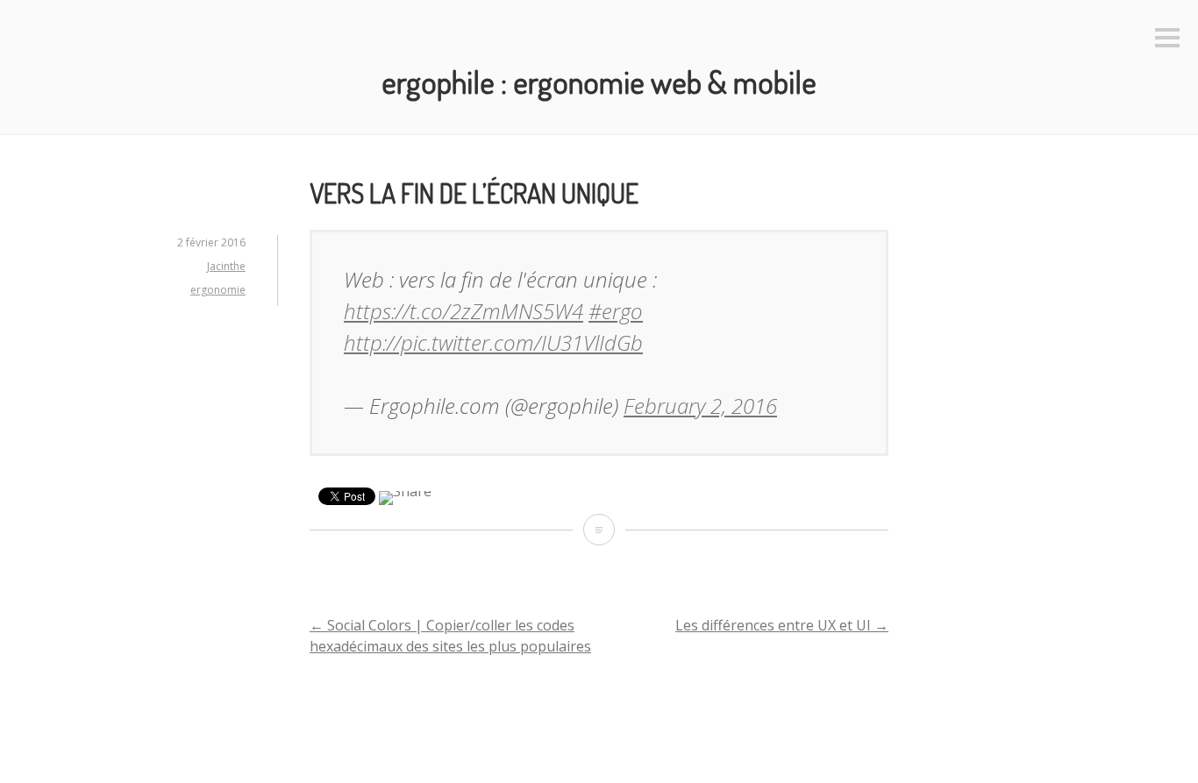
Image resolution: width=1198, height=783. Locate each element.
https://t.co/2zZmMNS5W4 (463, 310)
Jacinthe (226, 266)
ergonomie (218, 289)
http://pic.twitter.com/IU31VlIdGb (493, 342)
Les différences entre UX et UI (781, 625)
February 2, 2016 (700, 405)
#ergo (615, 310)
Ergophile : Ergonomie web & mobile (599, 81)
